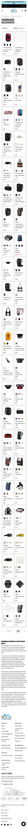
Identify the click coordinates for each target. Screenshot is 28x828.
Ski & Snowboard (6, 748)
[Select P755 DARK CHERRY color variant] (16, 394)
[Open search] (22, 10)
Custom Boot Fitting (7, 755)
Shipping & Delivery (20, 735)
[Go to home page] (7, 716)
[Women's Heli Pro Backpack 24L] (20, 608)
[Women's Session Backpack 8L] (8, 461)
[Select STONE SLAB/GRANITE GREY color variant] (7, 195)
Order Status (18, 726)
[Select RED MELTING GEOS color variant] (22, 245)
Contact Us (18, 741)
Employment (5, 736)
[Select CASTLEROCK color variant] (19, 443)
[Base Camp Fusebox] (20, 311)
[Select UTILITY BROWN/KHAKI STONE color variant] (19, 144)
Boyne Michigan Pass (7, 734)
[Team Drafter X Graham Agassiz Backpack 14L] (20, 212)
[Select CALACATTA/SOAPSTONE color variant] (16, 144)
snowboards (15, 697)
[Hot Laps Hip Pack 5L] (8, 238)
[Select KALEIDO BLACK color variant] (19, 69)
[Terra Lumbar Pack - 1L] (20, 136)
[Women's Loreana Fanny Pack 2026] (8, 360)
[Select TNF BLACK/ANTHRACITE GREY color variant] (10, 45)
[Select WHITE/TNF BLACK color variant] (19, 120)
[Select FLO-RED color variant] (4, 443)
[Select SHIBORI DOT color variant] (19, 245)
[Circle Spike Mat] (8, 608)
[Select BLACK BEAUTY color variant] (4, 394)
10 (10, 542)
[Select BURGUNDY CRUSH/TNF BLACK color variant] (4, 45)
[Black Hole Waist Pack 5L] (8, 559)
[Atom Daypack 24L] (8, 411)
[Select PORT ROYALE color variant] (19, 616)
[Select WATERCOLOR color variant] (17, 518)
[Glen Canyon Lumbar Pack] (8, 163)
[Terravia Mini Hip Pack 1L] (8, 535)
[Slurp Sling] (20, 88)
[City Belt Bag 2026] (8, 262)
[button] (8, 44)
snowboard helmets (21, 699)
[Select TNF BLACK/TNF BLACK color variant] (7, 343)
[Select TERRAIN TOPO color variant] (19, 95)
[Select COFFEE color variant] (7, 270)
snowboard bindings (10, 699)
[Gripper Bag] (20, 461)
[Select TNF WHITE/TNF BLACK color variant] (16, 294)
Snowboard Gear (5, 16)
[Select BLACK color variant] (16, 69)
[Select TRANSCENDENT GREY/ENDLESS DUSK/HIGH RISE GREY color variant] (7, 144)
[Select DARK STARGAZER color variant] (4, 469)
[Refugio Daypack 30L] (8, 88)
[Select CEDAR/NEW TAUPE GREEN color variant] (7, 170)
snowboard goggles (8, 701)
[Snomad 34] (20, 262)
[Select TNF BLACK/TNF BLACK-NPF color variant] (19, 319)
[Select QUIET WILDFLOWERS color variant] (16, 95)
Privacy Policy (19, 755)
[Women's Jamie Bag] (20, 386)
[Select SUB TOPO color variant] (4, 245)
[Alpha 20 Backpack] (20, 238)
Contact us (16, 703)
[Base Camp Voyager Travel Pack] (8, 136)
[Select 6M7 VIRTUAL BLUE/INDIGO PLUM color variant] (7, 518)
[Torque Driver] (20, 486)
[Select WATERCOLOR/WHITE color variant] (16, 469)
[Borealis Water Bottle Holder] (8, 510)
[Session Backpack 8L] (20, 435)
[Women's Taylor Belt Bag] (8, 386)
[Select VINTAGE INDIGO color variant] (4, 494)
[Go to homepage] (14, 11)
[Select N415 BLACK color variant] (16, 368)
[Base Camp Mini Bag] (8, 311)
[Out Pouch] (8, 112)
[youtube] (8, 824)
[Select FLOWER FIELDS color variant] (4, 120)
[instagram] (11, 824)
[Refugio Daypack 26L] (20, 61)
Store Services (6, 760)
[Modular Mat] (8, 584)
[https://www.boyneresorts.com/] (4, 798)
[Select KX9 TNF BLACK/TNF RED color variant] (16, 270)
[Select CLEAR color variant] (16, 567)
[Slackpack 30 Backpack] (20, 37)
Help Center (18, 723)
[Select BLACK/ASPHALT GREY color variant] (4, 69)
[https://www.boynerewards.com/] (10, 798)
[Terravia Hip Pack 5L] (20, 535)
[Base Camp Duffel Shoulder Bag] (8, 187)
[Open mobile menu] (2, 10)
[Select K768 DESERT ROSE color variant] (19, 394)
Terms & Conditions (20, 760)
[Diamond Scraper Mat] (20, 584)
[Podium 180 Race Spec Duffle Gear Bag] (8, 435)
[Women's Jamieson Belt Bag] (20, 360)
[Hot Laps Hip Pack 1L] (20, 510)
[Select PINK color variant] (22, 95)
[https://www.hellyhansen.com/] (17, 798)
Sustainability (5, 731)
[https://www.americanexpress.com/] (24, 798)
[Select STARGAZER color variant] (16, 245)
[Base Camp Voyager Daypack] (20, 187)
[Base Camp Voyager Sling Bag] (8, 61)
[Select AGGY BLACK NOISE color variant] (16, 219)
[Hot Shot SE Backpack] (20, 112)
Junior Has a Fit (6, 745)
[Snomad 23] (8, 287)
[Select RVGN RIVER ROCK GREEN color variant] (19, 542)
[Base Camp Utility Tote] (20, 163)
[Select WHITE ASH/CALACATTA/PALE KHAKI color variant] (19, 170)
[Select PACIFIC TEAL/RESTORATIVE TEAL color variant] (7, 45)
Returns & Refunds (20, 738)
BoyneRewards (19, 745)
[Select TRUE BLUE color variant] (7, 443)
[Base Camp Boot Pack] (8, 336)
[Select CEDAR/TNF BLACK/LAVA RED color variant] (16, 170)
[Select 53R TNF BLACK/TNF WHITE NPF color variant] (16, 418)
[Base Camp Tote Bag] (20, 287)
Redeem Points (19, 750)
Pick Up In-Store (19, 733)
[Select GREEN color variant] (19, 494)
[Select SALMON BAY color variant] (7, 494)
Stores (3, 728)
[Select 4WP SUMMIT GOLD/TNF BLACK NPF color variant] (22, 418)
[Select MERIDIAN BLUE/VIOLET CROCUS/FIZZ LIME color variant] (16, 120)
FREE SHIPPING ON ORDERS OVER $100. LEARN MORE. (14, 2)
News (3, 726)
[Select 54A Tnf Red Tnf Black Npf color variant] (19, 418)
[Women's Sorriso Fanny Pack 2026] (20, 336)
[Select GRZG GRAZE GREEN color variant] (7, 542)
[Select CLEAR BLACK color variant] (19, 567)
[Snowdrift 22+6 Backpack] (8, 37)
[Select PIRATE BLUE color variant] (4, 219)
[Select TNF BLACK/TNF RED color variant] (19, 270)
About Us (4, 723)
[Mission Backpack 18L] (8, 486)
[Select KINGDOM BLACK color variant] (16, 616)
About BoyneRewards (20, 748)
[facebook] (5, 824)
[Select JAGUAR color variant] (4, 368)
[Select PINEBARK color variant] (7, 469)
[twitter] (1, 824)
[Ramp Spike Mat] (20, 559)
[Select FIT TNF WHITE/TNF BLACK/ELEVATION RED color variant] (16, 319)
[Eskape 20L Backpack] (8, 212)
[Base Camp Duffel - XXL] (20, 411)
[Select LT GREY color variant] (4, 343)
